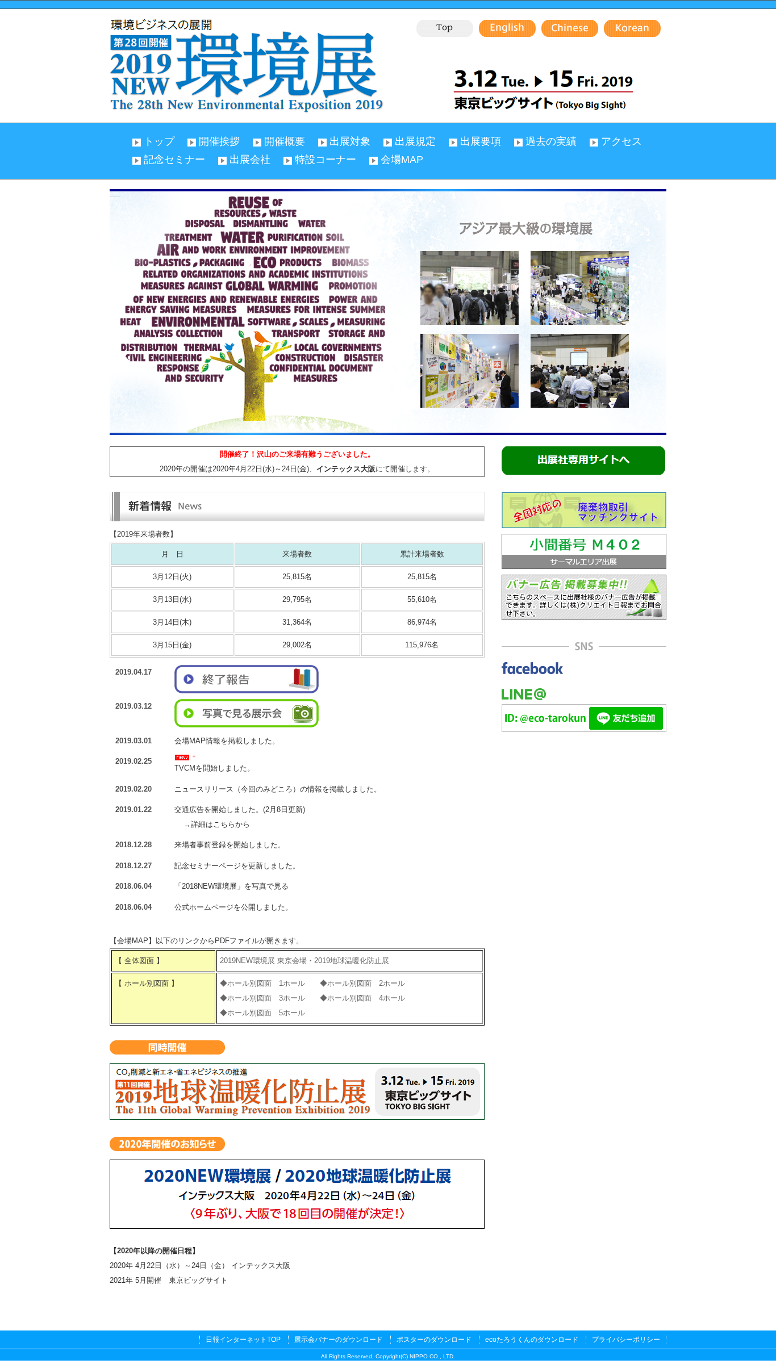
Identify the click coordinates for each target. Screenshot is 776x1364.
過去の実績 (551, 141)
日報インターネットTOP (243, 1340)
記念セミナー (174, 159)
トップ (159, 141)
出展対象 (349, 141)
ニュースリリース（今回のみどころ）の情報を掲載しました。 (277, 789)
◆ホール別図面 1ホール (262, 983)
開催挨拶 (219, 141)
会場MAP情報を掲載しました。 (226, 741)
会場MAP (402, 159)
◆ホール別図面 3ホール (262, 998)
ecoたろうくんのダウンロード (531, 1340)
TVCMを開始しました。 (214, 768)
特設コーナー (325, 159)
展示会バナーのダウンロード (338, 1340)
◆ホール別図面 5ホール (262, 1013)
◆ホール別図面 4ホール (362, 998)
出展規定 (415, 141)
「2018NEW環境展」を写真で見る (231, 886)
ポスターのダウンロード (434, 1340)
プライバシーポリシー (626, 1340)
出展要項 (480, 141)
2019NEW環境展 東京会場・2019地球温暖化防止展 (304, 960)
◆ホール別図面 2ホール (362, 983)
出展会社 (250, 159)
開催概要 (284, 141)
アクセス (621, 141)
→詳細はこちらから (209, 824)
